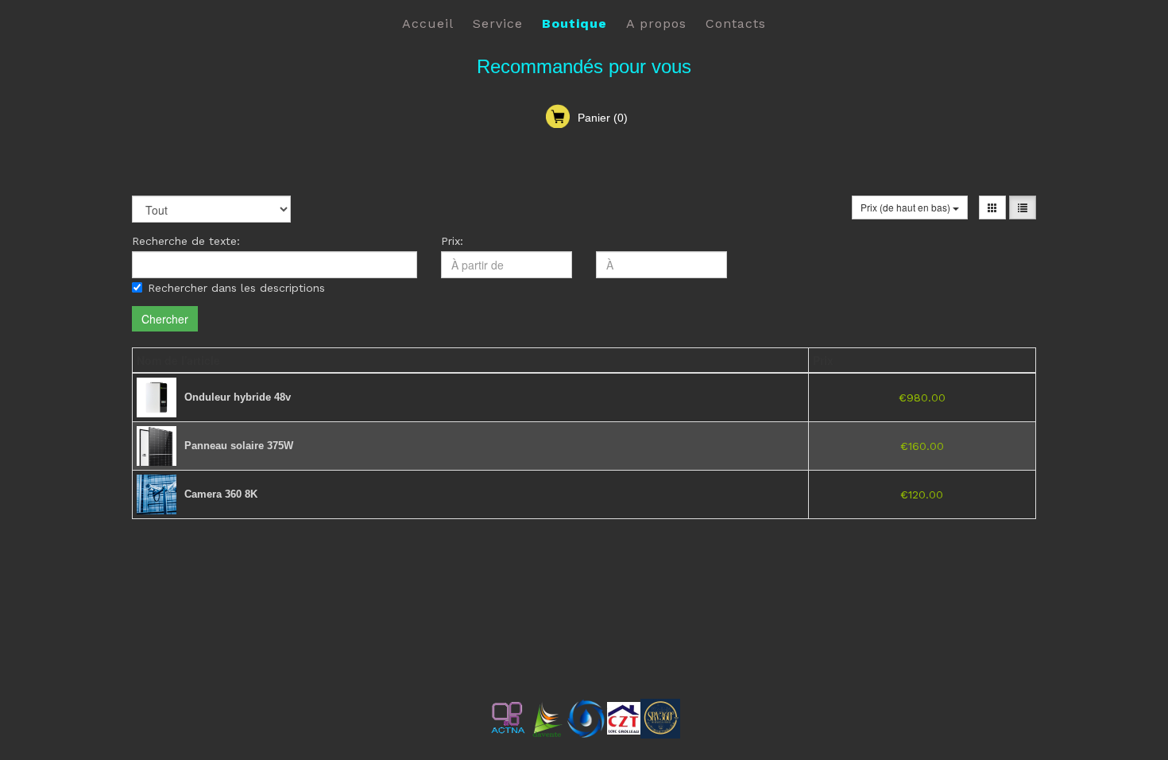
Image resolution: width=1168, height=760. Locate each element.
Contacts (736, 23)
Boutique (574, 23)
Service (498, 23)
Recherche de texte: (186, 241)
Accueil (428, 23)
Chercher (164, 319)
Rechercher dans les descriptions (236, 287)
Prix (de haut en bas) (907, 207)
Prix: (452, 241)
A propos (656, 23)
